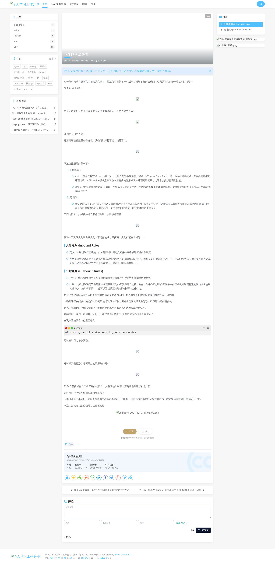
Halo (117, 554)
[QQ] (67, 477)
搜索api (29, 83)
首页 (44, 3)
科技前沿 (40, 83)
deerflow (18, 83)
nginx (30, 77)
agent (17, 66)
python (74, 3)
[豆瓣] (92, 477)
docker (42, 72)
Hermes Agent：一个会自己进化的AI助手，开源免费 (31, 129)
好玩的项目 (19, 77)
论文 (25, 66)
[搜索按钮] (261, 4)
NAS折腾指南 (58, 3)
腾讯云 (43, 66)
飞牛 (71, 444)
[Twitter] (111, 477)
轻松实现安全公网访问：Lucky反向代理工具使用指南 (31, 113)
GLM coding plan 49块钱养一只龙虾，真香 (31, 118)
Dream (126, 554)
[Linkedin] (99, 477)
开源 (50, 83)
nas (208, 16)
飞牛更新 (32, 72)
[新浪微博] (86, 477)
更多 (51, 58)
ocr (25, 89)
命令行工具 (19, 72)
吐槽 (45, 77)
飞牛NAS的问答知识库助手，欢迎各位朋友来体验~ (31, 107)
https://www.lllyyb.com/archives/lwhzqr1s (85, 460)
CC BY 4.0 (113, 467)
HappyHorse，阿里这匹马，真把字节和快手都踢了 (31, 124)
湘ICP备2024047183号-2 (86, 554)
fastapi (33, 66)
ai (31, 89)
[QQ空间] (73, 477)
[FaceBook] (105, 477)
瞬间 (84, 3)
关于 (93, 3)
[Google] (118, 477)
